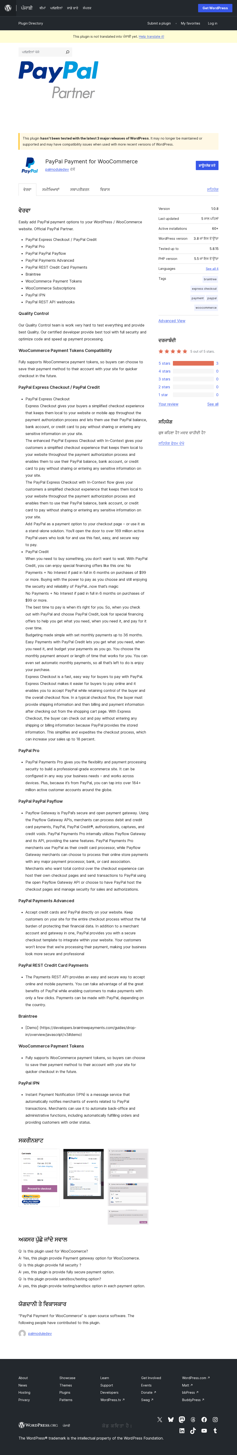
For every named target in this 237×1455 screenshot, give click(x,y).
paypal (212, 298)
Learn (104, 1378)
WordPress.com (196, 1378)
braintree (210, 279)
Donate (148, 1392)
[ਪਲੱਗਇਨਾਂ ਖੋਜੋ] (67, 52)
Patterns (65, 1400)
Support (106, 1385)
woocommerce (206, 307)
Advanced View (172, 320)
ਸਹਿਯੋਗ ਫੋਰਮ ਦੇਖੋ (171, 443)
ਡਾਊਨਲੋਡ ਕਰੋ (207, 165)
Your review (168, 404)
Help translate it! (151, 36)
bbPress (190, 1392)
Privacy (24, 1400)
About (23, 1378)
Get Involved (151, 1378)
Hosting (24, 1392)
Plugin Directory (31, 23)
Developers (109, 1392)
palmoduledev (57, 169)
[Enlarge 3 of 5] (142, 1155)
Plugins (64, 1392)
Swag (147, 1400)
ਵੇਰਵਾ (27, 189)
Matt (187, 1385)
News (23, 1385)
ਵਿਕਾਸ (105, 189)
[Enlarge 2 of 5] (97, 1155)
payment (198, 298)
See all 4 (212, 268)
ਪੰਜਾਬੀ (66, 1425)
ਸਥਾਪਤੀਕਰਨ (79, 189)
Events (146, 1385)
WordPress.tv (112, 1400)
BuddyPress (193, 1400)
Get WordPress (215, 8)
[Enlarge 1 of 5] (53, 1155)
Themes (65, 1385)
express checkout (204, 288)
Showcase (67, 1378)
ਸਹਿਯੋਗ (212, 189)
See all (212, 404)
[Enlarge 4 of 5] (142, 1189)
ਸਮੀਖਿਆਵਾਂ (50, 189)
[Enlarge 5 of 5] (142, 1216)
